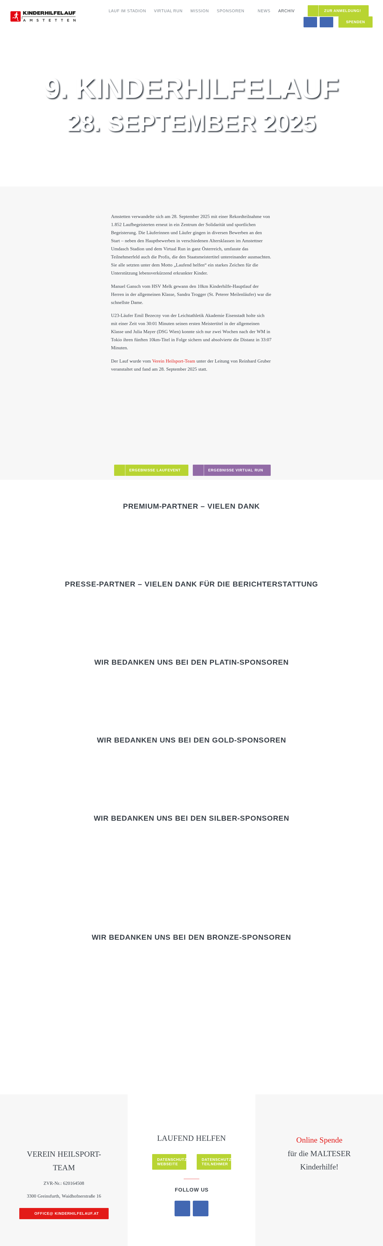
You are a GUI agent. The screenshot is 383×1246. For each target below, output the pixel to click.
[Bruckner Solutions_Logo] (296, 867)
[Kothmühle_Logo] (112, 1016)
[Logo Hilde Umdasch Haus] (341, 1115)
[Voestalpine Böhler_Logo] (217, 680)
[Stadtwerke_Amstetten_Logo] (323, 758)
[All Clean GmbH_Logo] (59, 955)
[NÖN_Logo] (190, 602)
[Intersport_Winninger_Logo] (59, 986)
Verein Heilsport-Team (173, 361)
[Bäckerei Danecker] (112, 758)
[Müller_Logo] (270, 986)
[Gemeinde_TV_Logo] (84, 602)
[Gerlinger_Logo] (323, 955)
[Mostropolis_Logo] (137, 602)
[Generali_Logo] (84, 867)
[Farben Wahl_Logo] (270, 955)
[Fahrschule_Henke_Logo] (165, 758)
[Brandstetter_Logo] (243, 836)
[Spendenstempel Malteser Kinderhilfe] (319, 1189)
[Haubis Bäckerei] (243, 867)
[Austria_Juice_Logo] (190, 836)
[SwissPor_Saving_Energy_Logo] (190, 867)
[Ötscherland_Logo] (323, 986)
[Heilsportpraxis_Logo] (112, 524)
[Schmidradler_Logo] (165, 1016)
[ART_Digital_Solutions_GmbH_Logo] (137, 836)
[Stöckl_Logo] (323, 1016)
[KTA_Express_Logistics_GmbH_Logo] (165, 986)
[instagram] (200, 1208)
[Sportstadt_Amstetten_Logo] (270, 524)
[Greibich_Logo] (137, 867)
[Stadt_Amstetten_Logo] (59, 680)
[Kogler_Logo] (112, 986)
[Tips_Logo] (243, 602)
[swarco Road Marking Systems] (270, 758)
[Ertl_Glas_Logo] (296, 836)
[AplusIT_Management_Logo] (112, 955)
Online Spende (319, 1140)
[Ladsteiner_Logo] (217, 986)
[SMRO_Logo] (165, 524)
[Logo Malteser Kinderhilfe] (297, 1116)
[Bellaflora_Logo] (59, 758)
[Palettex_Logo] (59, 1016)
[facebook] (182, 1208)
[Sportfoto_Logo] (296, 602)
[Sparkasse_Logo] (112, 680)
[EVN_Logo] (217, 955)
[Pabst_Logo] (165, 955)
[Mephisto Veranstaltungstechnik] (323, 680)
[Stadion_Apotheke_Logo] (270, 1016)
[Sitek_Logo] (217, 1016)
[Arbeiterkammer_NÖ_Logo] (84, 836)
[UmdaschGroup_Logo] (217, 524)
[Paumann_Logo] (217, 758)
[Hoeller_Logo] (270, 680)
